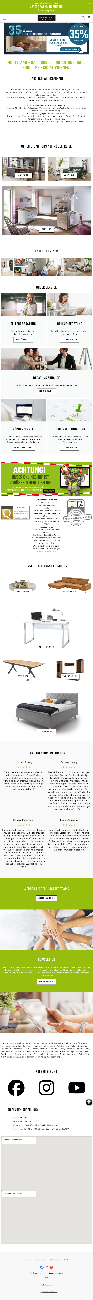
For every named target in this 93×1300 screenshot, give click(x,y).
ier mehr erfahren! (47, 551)
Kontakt (51, 1260)
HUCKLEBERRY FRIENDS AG (49, 1292)
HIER (46, 1277)
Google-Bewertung (56, 1273)
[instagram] (46, 1268)
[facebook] (42, 1268)
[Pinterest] (51, 1268)
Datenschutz (40, 1260)
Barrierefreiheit (63, 1260)
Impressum (27, 1260)
